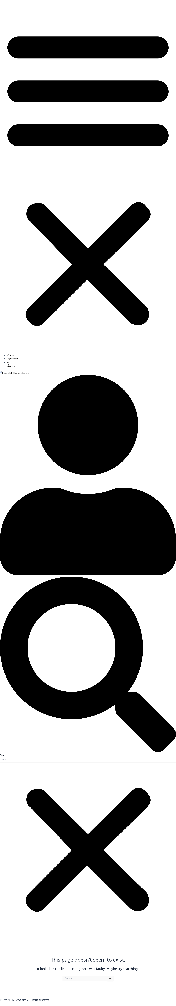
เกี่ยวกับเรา (11, 366)
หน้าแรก (10, 355)
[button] (88, 176)
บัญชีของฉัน (12, 358)
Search (3, 755)
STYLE (10, 362)
